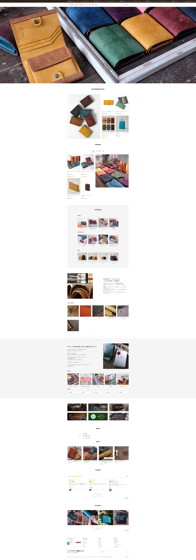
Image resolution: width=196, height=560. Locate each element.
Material (100, 544)
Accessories (85, 542)
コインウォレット (82, 228)
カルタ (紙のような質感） (110, 318)
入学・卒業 (110, 386)
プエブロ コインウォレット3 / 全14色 (98, 489)
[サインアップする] (127, 552)
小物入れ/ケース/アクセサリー (113, 246)
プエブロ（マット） (73, 318)
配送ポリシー (116, 542)
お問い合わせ (116, 546)
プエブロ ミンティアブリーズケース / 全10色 (119, 488)
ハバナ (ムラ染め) (98, 318)
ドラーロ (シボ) (85, 318)
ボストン (113, 263)
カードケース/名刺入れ (82, 245)
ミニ (103, 263)
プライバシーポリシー (117, 544)
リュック (82, 263)
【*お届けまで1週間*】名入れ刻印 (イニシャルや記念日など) (79, 488)
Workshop (100, 546)
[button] (126, 476)
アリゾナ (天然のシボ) (122, 318)
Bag (83, 544)
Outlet (84, 546)
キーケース (93, 245)
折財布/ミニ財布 (92, 228)
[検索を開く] (122, 5)
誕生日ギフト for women (86, 386)
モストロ (73, 332)
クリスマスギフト (123, 386)
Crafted (100, 542)
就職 (98, 386)
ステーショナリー (103, 245)
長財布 (114, 228)
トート (93, 263)
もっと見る (98, 495)
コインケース (103, 228)
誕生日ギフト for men (73, 386)
